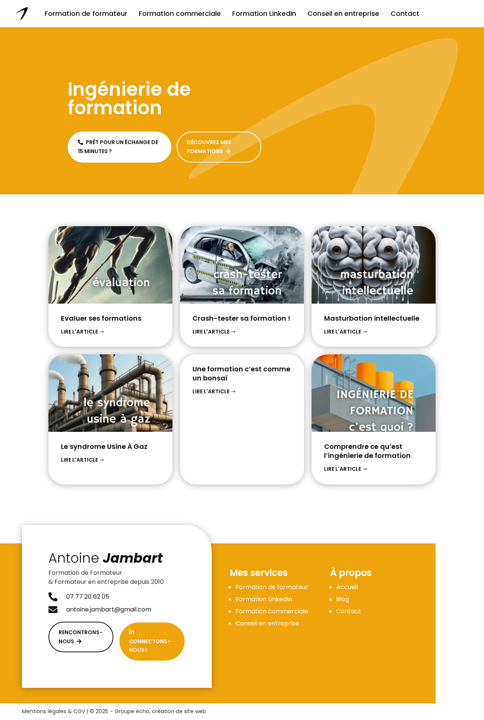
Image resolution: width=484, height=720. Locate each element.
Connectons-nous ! (149, 641)
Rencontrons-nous (80, 636)
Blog (342, 599)
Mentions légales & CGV (53, 711)
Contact (405, 13)
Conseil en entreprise (343, 13)
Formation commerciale (180, 13)
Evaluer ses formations (101, 318)
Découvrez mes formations (209, 146)
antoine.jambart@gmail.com (108, 609)
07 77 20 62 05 (87, 596)
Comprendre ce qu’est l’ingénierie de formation (367, 451)
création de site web (179, 711)
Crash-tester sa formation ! (241, 318)
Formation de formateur (86, 13)
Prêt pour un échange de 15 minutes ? (118, 146)
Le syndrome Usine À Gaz (104, 446)
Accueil (347, 587)
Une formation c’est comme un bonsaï (241, 373)
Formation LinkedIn (264, 13)
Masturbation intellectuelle (371, 318)
